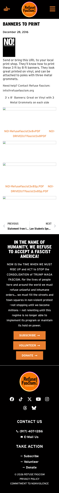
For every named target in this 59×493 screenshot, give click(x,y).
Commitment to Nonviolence (29, 483)
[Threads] (25, 408)
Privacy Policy (29, 478)
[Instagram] (47, 399)
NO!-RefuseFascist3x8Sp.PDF (24, 186)
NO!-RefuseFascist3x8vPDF (22, 131)
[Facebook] (12, 399)
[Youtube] (38, 399)
